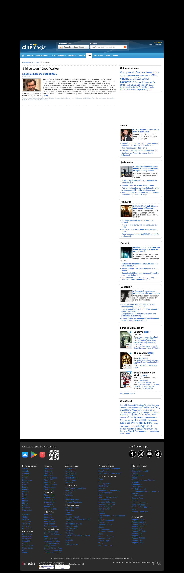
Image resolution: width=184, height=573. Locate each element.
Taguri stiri (26, 524)
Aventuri (149, 346)
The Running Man (131, 426)
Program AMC (137, 529)
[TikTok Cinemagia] (158, 454)
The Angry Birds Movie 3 (141, 507)
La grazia (69, 540)
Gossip (123, 72)
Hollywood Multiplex (52, 541)
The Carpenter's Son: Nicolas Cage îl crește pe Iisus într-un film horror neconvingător (139, 279)
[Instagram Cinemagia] (140, 454)
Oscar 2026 (26, 537)
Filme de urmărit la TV (132, 328)
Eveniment (141, 72)
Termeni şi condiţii (45, 564)
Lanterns (138, 332)
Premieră (139, 82)
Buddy (67, 497)
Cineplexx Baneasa (51, 543)
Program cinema (42, 55)
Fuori (100, 481)
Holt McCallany (27, 100)
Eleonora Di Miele (134, 405)
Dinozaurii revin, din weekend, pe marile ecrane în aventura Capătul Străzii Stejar (140, 194)
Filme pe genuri (29, 466)
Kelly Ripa (155, 405)
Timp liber (62, 55)
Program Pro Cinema (140, 524)
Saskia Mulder (141, 360)
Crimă (155, 346)
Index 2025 (48, 517)
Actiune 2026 (49, 497)
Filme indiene (49, 489)
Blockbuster (125, 89)
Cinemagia (26, 62)
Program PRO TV (138, 520)
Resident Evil (103, 522)
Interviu (131, 72)
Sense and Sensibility (140, 471)
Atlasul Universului (105, 532)
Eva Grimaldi (150, 410)
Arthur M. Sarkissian (40, 100)
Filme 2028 (48, 469)
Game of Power (138, 498)
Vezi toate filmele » (127, 394)
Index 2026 (48, 515)
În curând (72, 55)
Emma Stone (70, 471)
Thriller (156, 348)
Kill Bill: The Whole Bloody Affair (77, 535)
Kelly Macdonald (149, 342)
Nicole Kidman (71, 473)
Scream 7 (69, 522)
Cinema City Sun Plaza (53, 548)
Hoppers (68, 515)
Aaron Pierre (151, 341)
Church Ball (133, 431)
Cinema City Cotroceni (53, 534)
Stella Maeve (65, 98)
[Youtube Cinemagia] (149, 454)
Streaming (135, 89)
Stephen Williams (150, 339)
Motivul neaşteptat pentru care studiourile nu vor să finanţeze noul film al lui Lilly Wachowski (140, 189)
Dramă (136, 348)
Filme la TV (48, 480)
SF (153, 348)
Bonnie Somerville (107, 98)
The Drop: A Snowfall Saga (75, 488)
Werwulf (135, 510)
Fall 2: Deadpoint (105, 493)
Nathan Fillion (138, 342)
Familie (25, 487)
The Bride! (69, 533)
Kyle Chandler (141, 341)
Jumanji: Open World (140, 512)
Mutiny (101, 479)
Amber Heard (70, 480)
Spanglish (131, 412)
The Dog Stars (104, 484)
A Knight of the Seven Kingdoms (139, 415)
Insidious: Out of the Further (109, 469)
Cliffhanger (136, 469)
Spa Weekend (104, 471)
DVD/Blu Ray (145, 562)
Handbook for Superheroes (109, 491)
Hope (100, 534)
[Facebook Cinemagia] (132, 454)
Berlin (24, 550)
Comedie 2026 (49, 500)
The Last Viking (71, 528)
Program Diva (137, 533)
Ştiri (89, 55)
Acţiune (142, 346)
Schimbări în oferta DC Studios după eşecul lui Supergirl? (145, 207)
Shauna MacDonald (148, 362)
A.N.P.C (81, 564)
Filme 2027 (48, 471)
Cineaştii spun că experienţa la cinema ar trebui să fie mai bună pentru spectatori (140, 319)
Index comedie (49, 522)
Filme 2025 (48, 476)
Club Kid (68, 493)
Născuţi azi (69, 482)
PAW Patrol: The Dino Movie (109, 473)
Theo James (96, 98)
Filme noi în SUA (139, 466)
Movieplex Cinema (51, 539)
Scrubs (123, 412)
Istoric (24, 496)
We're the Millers (141, 422)
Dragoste (151, 386)
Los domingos (104, 529)
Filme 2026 (48, 473)
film (87, 83)
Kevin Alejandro (76, 98)
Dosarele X (127, 81)
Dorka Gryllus (136, 407)
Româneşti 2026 (50, 509)
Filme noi (48, 466)
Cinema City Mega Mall (53, 550)
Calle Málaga (103, 541)
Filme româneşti (50, 487)
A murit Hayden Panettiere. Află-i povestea (137, 185)
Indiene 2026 (49, 507)
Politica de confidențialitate (68, 564)
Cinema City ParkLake (52, 553)
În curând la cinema (107, 476)
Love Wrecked (145, 405)
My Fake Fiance (137, 429)
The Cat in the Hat (139, 489)
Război (25, 505)
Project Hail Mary (72, 508)
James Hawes (144, 337)
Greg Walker (32, 98)
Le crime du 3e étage (106, 502)
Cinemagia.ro (34, 46)
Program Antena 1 (139, 522)
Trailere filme (71, 485)
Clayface (135, 473)
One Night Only (104, 486)
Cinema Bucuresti (51, 532)
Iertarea (101, 511)
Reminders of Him (72, 545)
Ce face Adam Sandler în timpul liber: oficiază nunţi (146, 131)
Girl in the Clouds (105, 545)
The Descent (140, 353)
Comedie (156, 384)
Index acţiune (49, 519)
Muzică (25, 501)
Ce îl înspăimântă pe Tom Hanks (134, 148)
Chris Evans (141, 382)
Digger (134, 478)
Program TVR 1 (138, 540)
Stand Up (26, 515)
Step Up (125, 422)
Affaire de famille (139, 410)
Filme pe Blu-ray (50, 485)
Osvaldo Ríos (70, 476)
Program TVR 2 (138, 543)
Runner (101, 527)
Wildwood (69, 495)
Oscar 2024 (26, 541)
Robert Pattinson (71, 478)
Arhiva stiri (26, 526)
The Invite (69, 531)
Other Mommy (137, 485)
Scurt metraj (27, 510)
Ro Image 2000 (147, 388)
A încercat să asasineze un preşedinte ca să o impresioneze (146, 292)
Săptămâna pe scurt (138, 85)
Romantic (144, 386)
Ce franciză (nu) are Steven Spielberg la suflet (139, 151)
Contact (55, 564)
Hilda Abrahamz (129, 420)
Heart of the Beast (105, 525)
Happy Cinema (50, 546)
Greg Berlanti (42, 98)
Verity (100, 543)
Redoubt (101, 514)
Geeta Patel (154, 337)
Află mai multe (128, 558)
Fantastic (142, 348)
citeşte (45, 96)
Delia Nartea (153, 420)
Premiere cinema (50, 478)
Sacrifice (101, 488)
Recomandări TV (144, 75)
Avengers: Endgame (106, 536)
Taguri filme (26, 522)
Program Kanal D (138, 527)
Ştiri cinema (126, 162)
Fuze (67, 542)
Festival (144, 78)
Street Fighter (137, 487)
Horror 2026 (48, 504)
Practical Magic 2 (105, 507)
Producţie (133, 87)
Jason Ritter (138, 344)
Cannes (25, 543)
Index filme (49, 512)
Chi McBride (87, 98)
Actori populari (49, 524)
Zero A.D (135, 500)
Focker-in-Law (137, 496)
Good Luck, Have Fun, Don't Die (77, 519)
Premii (141, 87)
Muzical (25, 503)
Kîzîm (67, 512)
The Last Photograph (73, 502)
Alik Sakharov (138, 339)
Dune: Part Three (72, 500)
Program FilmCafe (139, 531)
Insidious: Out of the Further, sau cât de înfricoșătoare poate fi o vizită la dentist (146, 250)
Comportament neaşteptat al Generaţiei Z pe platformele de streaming (138, 315)
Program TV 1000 (138, 538)
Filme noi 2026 (49, 495)
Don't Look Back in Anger (108, 497)
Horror (154, 365)
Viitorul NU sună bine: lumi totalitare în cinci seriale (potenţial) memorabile (138, 306)
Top (127, 85)
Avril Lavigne (70, 469)
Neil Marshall (143, 358)
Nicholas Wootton (54, 98)
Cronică (135, 78)
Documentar (27, 480)
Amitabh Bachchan (145, 418)
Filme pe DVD (49, 482)
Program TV (27, 528)
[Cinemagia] (23, 55)
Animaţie (25, 471)
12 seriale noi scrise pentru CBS (39, 74)
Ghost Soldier (70, 491)
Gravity (132, 417)
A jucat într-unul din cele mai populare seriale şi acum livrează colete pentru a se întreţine (139, 144)
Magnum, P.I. (146, 426)
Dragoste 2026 (49, 502)
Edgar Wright (143, 380)
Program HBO (137, 536)
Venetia (25, 553)
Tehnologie (149, 87)
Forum (115, 55)
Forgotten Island (138, 476)
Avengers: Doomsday (140, 503)
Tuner (67, 538)
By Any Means (104, 500)
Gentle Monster (104, 539)
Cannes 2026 (27, 546)
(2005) (151, 353)
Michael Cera (150, 382)
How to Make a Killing (73, 524)
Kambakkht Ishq (142, 420)
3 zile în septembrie (106, 520)
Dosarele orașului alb (106, 504)
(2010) (144, 375)
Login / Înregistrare (155, 44)
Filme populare (72, 505)
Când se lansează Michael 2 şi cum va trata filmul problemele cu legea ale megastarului (145, 169)
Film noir (25, 492)
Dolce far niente (71, 526)
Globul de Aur (27, 548)
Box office (136, 562)
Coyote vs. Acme (104, 509)
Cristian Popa (125, 429)
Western (25, 519)
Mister (149, 348)
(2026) (147, 332)
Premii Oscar (27, 534)
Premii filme (27, 531)
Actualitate (131, 76)
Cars (100, 495)
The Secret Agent (72, 517)
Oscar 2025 (26, 539)
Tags (37, 62)
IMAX (46, 537)
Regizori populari (50, 526)
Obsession (69, 510)
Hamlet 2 (123, 405)
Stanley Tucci (125, 407)
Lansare (148, 82)
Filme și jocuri (146, 89)
